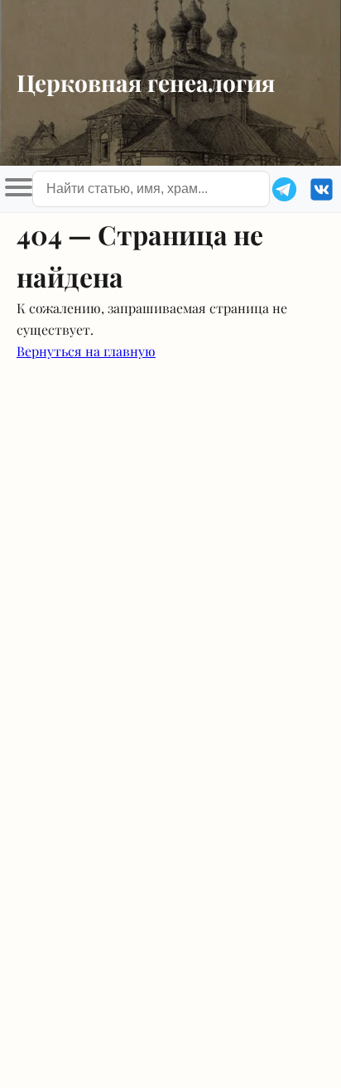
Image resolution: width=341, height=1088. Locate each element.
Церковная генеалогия (146, 82)
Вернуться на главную (86, 351)
